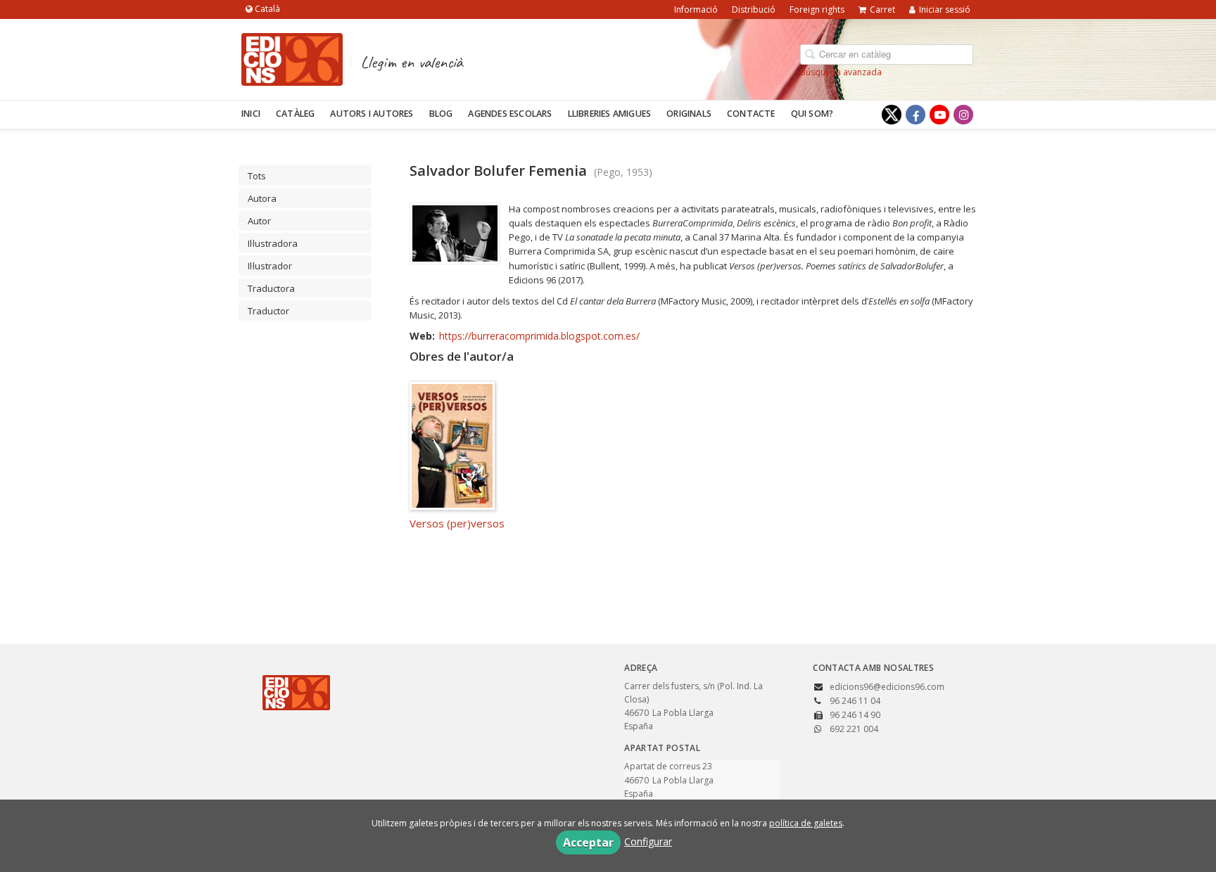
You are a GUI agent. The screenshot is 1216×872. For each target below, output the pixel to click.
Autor (259, 220)
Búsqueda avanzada (841, 72)
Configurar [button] (648, 841)
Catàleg (295, 114)
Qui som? (812, 114)
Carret (882, 9)
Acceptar (588, 842)
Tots (257, 175)
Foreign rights (817, 9)
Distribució (753, 9)
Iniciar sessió (944, 9)
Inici (250, 114)
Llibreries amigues (610, 114)
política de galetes (805, 823)
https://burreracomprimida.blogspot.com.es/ (539, 335)
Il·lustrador (270, 265)
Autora (262, 198)
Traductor (268, 310)
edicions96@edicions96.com (887, 687)
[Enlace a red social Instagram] (963, 114)
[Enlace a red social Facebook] (915, 114)
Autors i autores (371, 114)
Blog (441, 114)
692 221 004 (854, 729)
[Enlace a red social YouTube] (939, 114)
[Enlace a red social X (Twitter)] (891, 114)
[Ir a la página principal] (292, 57)
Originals (688, 114)
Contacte (751, 114)
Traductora (271, 288)
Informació (696, 9)
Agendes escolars (510, 114)
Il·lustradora (273, 243)
